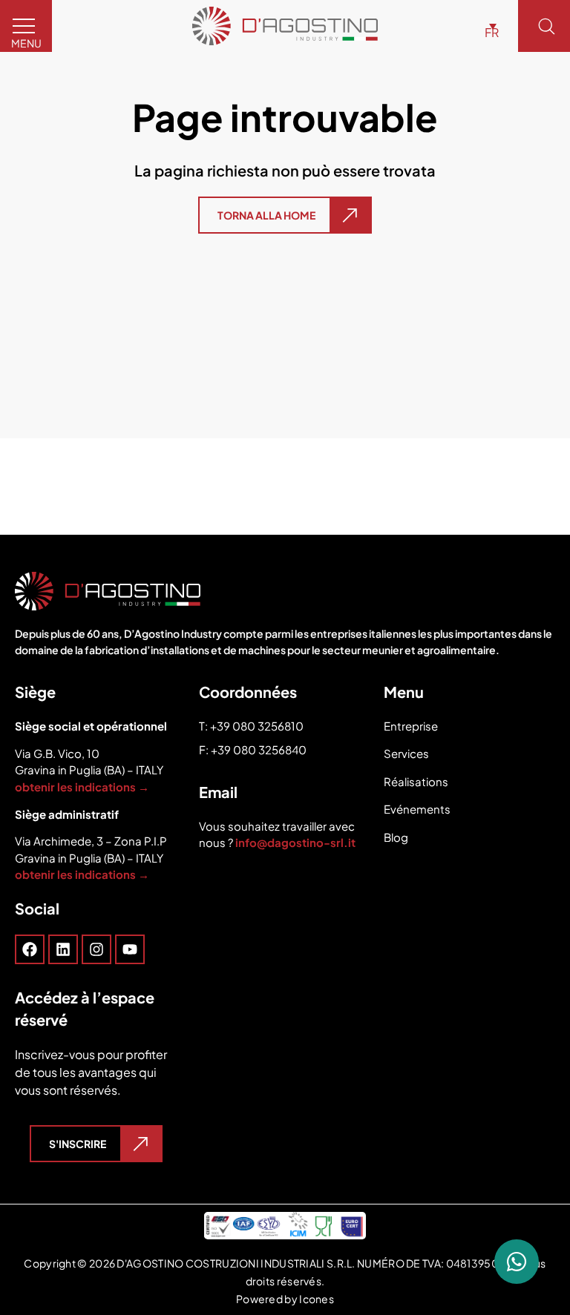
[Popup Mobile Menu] (96, 949)
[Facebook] (30, 949)
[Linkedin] (63, 949)
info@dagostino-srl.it (296, 842)
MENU (26, 43)
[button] (488, 26)
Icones (316, 1298)
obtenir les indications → (82, 787)
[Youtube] (130, 949)
